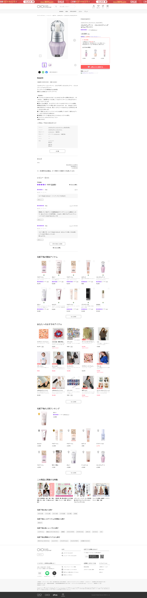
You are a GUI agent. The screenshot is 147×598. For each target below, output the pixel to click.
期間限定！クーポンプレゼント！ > (90, 36)
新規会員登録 (86, 566)
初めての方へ (101, 569)
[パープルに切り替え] (43, 302)
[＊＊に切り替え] (88, 275)
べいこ (71, 205)
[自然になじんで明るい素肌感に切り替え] (73, 275)
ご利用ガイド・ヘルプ (103, 566)
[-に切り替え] (103, 302)
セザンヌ (88, 531)
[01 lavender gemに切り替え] (103, 275)
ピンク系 (69, 513)
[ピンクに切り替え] (58, 275)
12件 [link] (47, 309)
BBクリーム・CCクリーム (43, 540)
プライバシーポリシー (46, 581)
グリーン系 (55, 513)
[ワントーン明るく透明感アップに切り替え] (43, 275)
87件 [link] (77, 281)
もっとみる (73, 316)
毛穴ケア (50, 142)
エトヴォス (95, 531)
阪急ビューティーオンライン (53, 531)
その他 (75, 513)
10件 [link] (92, 281)
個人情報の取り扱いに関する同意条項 (59, 581)
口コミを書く (74, 184)
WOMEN (61, 11)
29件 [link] (77, 309)
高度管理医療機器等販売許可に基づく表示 (63, 583)
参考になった (40, 199)
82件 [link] (48, 281)
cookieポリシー (88, 581)
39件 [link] (62, 281)
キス (101, 531)
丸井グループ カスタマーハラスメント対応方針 (75, 581)
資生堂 (63, 531)
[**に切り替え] (88, 302)
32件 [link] (107, 309)
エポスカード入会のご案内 (89, 569)
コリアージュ (41, 531)
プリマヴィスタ (80, 531)
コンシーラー (54, 540)
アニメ (86, 11)
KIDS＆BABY (73, 11)
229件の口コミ (94, 30)
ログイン (40, 554)
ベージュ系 (47, 513)
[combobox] (64, 6)
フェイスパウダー (74, 540)
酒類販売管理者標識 (50, 583)
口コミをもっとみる (57, 243)
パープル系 (62, 513)
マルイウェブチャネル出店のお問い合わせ (79, 583)
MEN (66, 11)
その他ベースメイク (85, 540)
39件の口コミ (66, 414)
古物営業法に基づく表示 (41, 583)
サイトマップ (90, 583)
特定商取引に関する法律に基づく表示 (98, 581)
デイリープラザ (70, 531)
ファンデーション (64, 540)
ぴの (75, 189)
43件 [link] (107, 281)
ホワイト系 (40, 513)
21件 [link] (92, 309)
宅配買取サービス (97, 583)
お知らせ (101, 572)
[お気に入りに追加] (49, 261)
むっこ (71, 225)
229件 (53, 185)
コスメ (80, 11)
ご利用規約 (39, 581)
